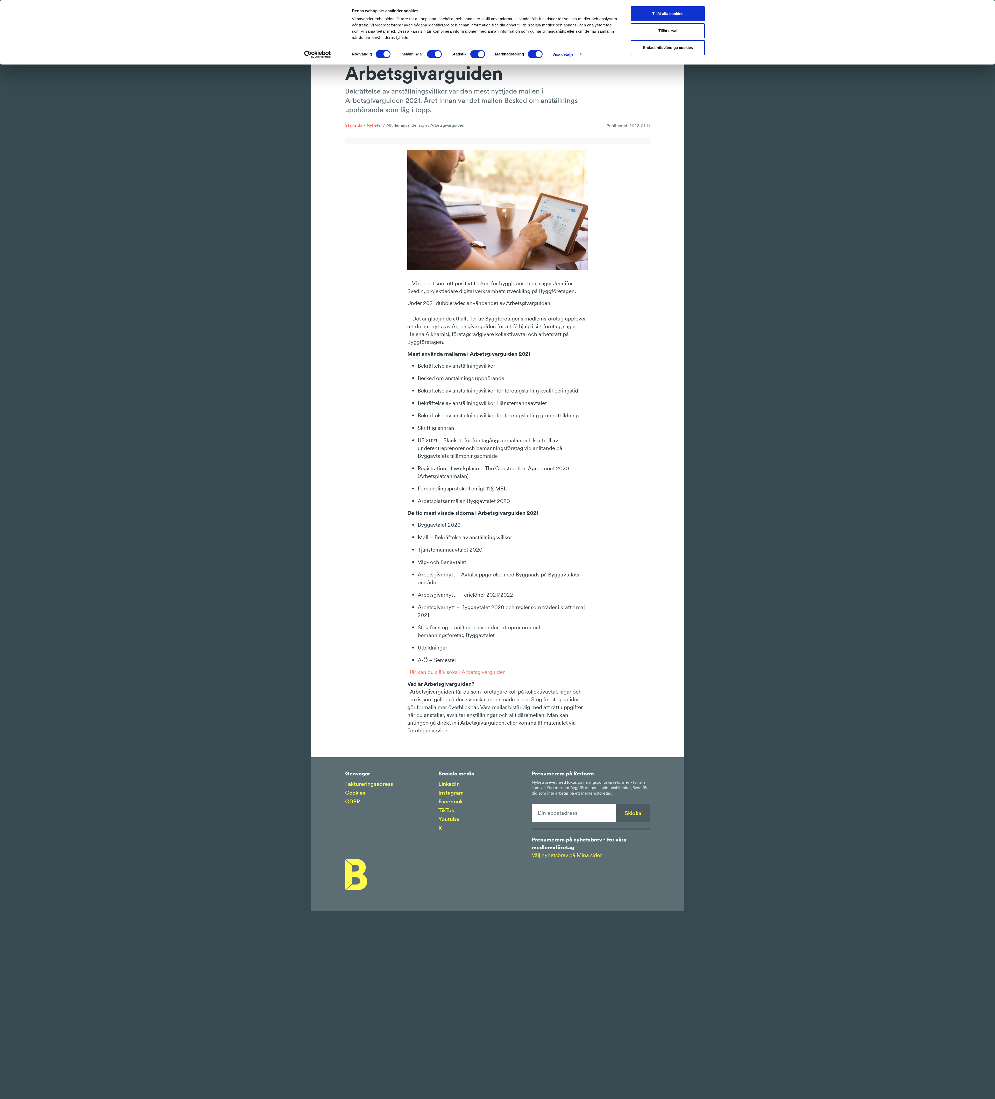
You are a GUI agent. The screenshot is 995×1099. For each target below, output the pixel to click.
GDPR (352, 801)
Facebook (450, 801)
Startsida (354, 125)
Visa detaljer (563, 54)
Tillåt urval (667, 30)
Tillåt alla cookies (667, 13)
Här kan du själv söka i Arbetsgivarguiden (456, 671)
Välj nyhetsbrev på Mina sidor (567, 855)
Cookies (355, 792)
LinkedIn (449, 783)
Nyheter (374, 125)
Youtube (448, 819)
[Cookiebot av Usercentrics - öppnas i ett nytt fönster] (317, 54)
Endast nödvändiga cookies (668, 47)
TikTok (446, 810)
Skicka (633, 813)
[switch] (434, 54)
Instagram (451, 792)
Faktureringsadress (369, 783)
